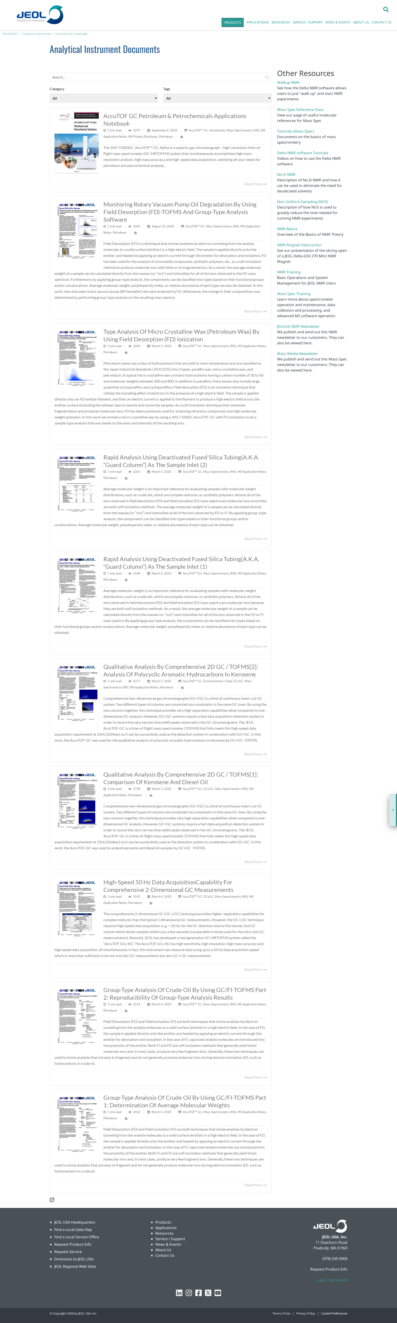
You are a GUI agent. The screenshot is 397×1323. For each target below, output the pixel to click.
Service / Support (170, 1238)
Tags (166, 89)
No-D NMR (286, 174)
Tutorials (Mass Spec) (295, 131)
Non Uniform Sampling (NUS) (302, 201)
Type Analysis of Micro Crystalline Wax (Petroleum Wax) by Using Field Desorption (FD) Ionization (181, 335)
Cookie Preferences (334, 1313)
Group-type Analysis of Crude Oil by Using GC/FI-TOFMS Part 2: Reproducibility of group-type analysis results (184, 993)
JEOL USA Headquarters (74, 1222)
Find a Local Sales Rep (73, 1229)
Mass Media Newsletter (297, 353)
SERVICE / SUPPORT (308, 22)
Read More (253, 184)
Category (57, 89)
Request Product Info (72, 1244)
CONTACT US (381, 22)
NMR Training (289, 272)
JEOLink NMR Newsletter (298, 326)
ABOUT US (361, 22)
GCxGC (238, 681)
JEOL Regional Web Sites (75, 1266)
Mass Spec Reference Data (300, 109)
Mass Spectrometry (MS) (243, 130)
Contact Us (164, 1255)
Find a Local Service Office (76, 1236)
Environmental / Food (217, 681)
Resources (164, 1233)
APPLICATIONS (258, 22)
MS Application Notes (252, 346)
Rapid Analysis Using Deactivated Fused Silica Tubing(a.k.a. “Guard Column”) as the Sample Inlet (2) (181, 460)
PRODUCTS (232, 22)
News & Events (168, 1244)
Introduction (217, 130)
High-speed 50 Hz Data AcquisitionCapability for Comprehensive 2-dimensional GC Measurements (168, 885)
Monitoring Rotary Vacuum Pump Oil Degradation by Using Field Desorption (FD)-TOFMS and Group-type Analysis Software (179, 211)
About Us (163, 1249)
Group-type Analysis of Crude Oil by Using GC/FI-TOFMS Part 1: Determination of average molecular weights (184, 1101)
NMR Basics (287, 228)
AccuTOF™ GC (198, 130)
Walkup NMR (288, 82)
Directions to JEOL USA (74, 1259)
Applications (166, 1227)
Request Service (68, 1251)
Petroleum (166, 136)
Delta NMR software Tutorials (302, 152)
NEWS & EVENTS (337, 22)
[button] (385, 9)
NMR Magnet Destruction (299, 244)
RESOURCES (281, 22)
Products (163, 1222)
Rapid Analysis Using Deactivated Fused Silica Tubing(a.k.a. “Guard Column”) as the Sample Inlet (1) (181, 562)
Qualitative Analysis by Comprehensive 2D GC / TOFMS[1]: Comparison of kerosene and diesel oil (180, 778)
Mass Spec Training (294, 293)
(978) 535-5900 (334, 1258)
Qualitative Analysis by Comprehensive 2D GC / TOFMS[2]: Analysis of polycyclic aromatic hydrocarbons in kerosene (180, 670)
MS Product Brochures (143, 136)
